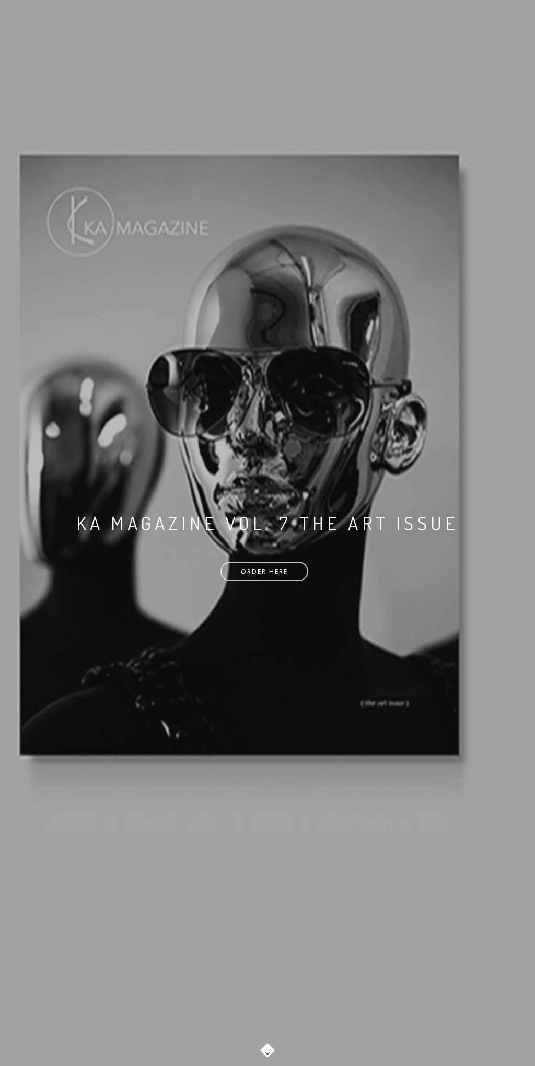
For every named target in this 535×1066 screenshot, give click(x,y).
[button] (267, 1045)
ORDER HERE (264, 571)
